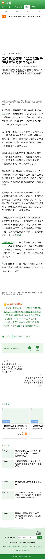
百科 (34, 7)
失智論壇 (18, 7)
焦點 (3, 7)
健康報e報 (11, 537)
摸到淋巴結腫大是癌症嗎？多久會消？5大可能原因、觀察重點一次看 (25, 16)
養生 (10, 7)
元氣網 (8, 54)
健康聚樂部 (16, 547)
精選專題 (25, 547)
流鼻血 (20, 235)
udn (3, 54)
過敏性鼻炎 (7, 242)
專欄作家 (26, 550)
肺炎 (4, 113)
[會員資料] (39, 3)
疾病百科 (33, 547)
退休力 (40, 547)
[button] (42, 7)
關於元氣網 (6, 547)
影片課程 (6, 421)
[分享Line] (17, 11)
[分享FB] (5, 11)
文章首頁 (18, 550)
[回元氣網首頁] (8, 2)
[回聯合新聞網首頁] (3, 3)
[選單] (42, 3)
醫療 (27, 7)
